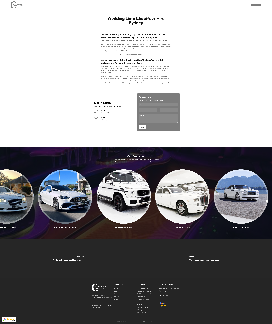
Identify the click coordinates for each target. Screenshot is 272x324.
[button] (163, 305)
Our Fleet (117, 294)
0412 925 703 (130, 55)
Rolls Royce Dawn (142, 310)
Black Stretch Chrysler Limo (145, 291)
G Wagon (139, 304)
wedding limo (113, 76)
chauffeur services (145, 46)
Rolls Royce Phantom (143, 307)
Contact (116, 302)
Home (116, 288)
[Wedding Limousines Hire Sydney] (68, 258)
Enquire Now (256, 5)
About (116, 291)
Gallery (116, 296)
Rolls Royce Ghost (142, 312)
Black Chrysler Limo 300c (144, 294)
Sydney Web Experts (150, 321)
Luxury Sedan (141, 296)
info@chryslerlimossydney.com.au (170, 288)
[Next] (267, 200)
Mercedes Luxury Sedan (143, 302)
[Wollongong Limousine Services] (204, 258)
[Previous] (5, 200)
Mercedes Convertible (143, 299)
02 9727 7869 (138, 55)
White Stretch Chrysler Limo (145, 288)
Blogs (116, 299)
